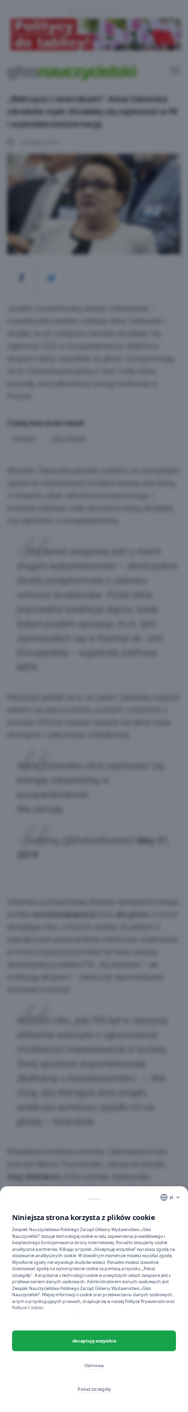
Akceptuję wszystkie (94, 1341)
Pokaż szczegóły (94, 1389)
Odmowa (94, 1365)
